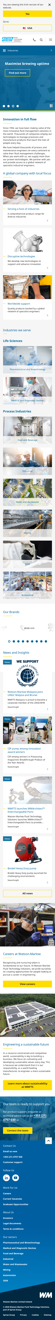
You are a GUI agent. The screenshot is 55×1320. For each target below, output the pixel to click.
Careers (7, 1193)
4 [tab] (17, 106)
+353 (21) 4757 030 (12, 1156)
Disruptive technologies (21, 256)
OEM (5, 1280)
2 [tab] (8, 106)
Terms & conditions (13, 1228)
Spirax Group (9, 1315)
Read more (27, 370)
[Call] (34, 39)
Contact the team (17, 1130)
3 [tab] (12, 106)
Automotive (9, 1275)
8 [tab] (41, 641)
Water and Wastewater (15, 1264)
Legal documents (12, 1223)
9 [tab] (45, 641)
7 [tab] (36, 641)
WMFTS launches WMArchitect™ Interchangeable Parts (26, 810)
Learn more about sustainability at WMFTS (27, 1085)
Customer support (12, 1162)
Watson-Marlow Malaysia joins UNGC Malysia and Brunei (25, 693)
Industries (13, 50)
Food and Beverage (13, 1253)
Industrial (8, 1258)
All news (27, 893)
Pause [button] (51, 105)
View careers (27, 984)
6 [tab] (32, 641)
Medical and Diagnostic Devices (19, 1248)
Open (41, 39)
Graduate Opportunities (15, 1204)
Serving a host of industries (23, 209)
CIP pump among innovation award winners (24, 750)
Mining (6, 1269)
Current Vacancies (12, 1198)
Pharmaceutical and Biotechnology (21, 1242)
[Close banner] (49, 4)
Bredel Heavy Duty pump (22, 868)
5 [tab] (27, 641)
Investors (8, 1218)
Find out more (17, 72)
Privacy (23, 1315)
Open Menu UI (50, 39)
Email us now (10, 1151)
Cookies (35, 1315)
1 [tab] (3, 106)
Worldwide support (19, 303)
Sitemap (47, 1315)
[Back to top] (48, 1140)
